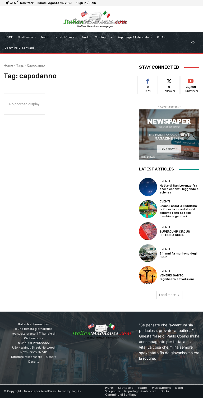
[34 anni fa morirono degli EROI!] (148, 253)
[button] (193, 43)
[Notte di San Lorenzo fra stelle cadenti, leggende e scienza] (148, 187)
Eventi (165, 181)
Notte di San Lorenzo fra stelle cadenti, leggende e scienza (179, 189)
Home (8, 65)
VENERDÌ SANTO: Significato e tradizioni (177, 277)
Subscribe (191, 80)
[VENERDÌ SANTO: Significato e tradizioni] (148, 275)
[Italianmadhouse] (95, 19)
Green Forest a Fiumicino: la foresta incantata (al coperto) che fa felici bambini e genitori (179, 211)
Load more (167, 295)
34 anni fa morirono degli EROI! (178, 255)
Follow (169, 80)
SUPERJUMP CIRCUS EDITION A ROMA (175, 233)
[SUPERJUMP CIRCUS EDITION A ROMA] (148, 231)
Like (148, 80)
